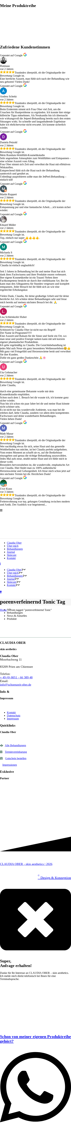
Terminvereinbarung (16, 751)
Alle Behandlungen (15, 745)
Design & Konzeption (54, 878)
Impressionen (9, 764)
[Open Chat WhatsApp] (35, 1126)
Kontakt (11, 712)
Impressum (13, 718)
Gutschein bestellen (15, 758)
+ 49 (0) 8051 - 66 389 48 (16, 677)
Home (3, 610)
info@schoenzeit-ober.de (15, 684)
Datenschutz (13, 715)
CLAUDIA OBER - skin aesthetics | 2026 (26, 864)
